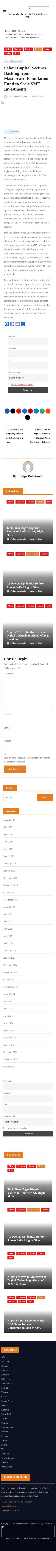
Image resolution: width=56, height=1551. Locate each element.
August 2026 (9, 820)
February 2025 (9, 950)
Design (38, 49)
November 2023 (10, 1059)
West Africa (6, 1467)
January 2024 (9, 1045)
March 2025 (8, 943)
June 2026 (8, 834)
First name (12, 336)
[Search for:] (20, 797)
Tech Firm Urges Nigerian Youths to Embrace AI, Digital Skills (26, 531)
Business (17, 49)
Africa (8, 49)
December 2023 (10, 1052)
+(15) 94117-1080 (11, 1510)
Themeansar (49, 1524)
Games (4, 1396)
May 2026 (8, 842)
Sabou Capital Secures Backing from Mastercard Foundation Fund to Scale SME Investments (26, 75)
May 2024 (8, 1016)
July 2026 (7, 827)
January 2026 (9, 871)
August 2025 (9, 907)
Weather (5, 1462)
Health (44, 554)
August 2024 (9, 994)
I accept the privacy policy (22, 384)
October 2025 (9, 892)
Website (7, 741)
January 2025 (9, 958)
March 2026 (8, 856)
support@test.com (9, 1506)
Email (10, 360)
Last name (12, 348)
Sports (4, 1445)
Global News (32, 554)
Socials (8, 53)
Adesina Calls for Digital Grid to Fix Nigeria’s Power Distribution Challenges (39, 435)
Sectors (47, 49)
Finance (4, 1392)
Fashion (4, 1388)
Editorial (5, 1375)
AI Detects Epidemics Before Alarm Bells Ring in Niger (25, 585)
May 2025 (8, 929)
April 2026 (8, 849)
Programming (7, 1427)
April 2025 (8, 936)
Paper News (35, 1524)
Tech (17, 53)
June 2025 (8, 921)
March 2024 (8, 1030)
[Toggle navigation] (4, 11)
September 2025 (10, 900)
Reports (12, 1301)
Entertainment (7, 1383)
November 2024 (10, 972)
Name (7, 714)
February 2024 (9, 1038)
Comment (9, 674)
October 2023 (9, 1067)
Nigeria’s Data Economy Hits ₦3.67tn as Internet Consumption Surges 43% (26, 1324)
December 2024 (10, 965)
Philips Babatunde (19, 96)
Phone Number (14, 372)
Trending (5, 1453)
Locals (40, 606)
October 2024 (9, 979)
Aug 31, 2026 (36, 539)
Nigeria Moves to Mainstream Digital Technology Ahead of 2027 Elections (28, 635)
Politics (4, 1423)
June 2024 (8, 1008)
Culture (28, 49)
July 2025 (7, 914)
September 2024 (10, 987)
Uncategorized (7, 1458)
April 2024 (8, 1023)
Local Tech (6, 1414)
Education (5, 1379)
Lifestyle (5, 1410)
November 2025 (10, 885)
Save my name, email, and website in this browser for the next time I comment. (27, 760)
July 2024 (7, 1001)
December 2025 (10, 878)
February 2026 (9, 863)
